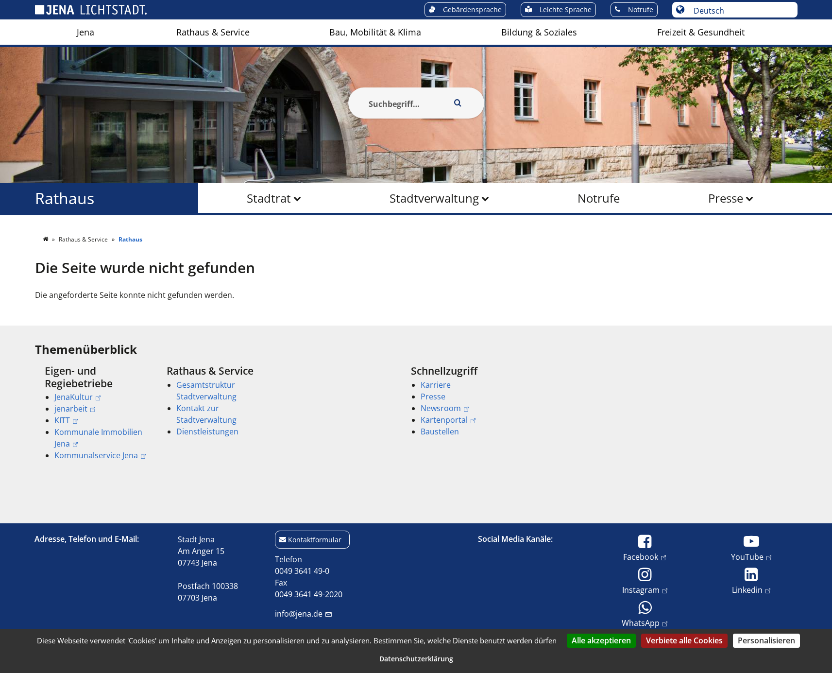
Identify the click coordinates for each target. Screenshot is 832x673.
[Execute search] (458, 103)
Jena (85, 32)
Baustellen (440, 431)
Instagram (641, 589)
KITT (62, 420)
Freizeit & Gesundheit (701, 32)
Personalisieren (766, 640)
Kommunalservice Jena (96, 455)
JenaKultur (73, 397)
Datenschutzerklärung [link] (416, 658)
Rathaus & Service (213, 32)
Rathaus (64, 198)
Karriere (436, 385)
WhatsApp (641, 622)
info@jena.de (299, 613)
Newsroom (441, 408)
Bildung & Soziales (539, 32)
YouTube (747, 556)
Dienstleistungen (207, 431)
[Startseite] (46, 239)
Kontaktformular (314, 539)
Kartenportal (444, 419)
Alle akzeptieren (601, 640)
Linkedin (747, 589)
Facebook (640, 556)
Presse (725, 198)
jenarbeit (70, 408)
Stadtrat (269, 198)
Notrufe (598, 198)
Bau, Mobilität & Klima (375, 32)
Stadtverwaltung (434, 198)
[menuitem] (85, 32)
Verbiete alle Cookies (684, 640)
